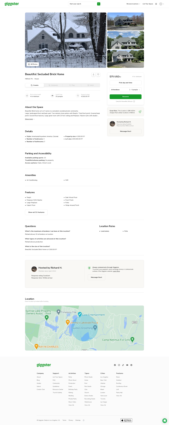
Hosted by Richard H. (124, 122)
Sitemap (77, 420)
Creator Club (41, 389)
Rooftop (118, 383)
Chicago (102, 386)
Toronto (102, 399)
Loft (117, 389)
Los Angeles (104, 377)
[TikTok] (123, 365)
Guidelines (56, 386)
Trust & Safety (57, 393)
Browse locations (132, 4)
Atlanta (102, 383)
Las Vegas (103, 402)
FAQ (54, 380)
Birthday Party (73, 389)
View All (71, 405)
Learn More (116, 271)
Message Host (125, 131)
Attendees (115, 90)
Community (56, 383)
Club (85, 389)
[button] (164, 420)
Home (86, 380)
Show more (29, 119)
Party (70, 377)
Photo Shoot (72, 380)
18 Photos (34, 64)
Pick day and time (125, 83)
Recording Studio (89, 399)
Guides (39, 383)
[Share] (93, 74)
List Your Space (148, 4)
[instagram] (119, 365)
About (39, 377)
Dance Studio (88, 396)
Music (118, 377)
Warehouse (88, 402)
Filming (71, 393)
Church (86, 393)
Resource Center (58, 389)
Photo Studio (88, 377)
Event (70, 386)
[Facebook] (115, 365)
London (102, 393)
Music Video (72, 402)
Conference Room (121, 386)
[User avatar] (160, 3)
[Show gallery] (65, 40)
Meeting (71, 396)
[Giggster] (12, 4)
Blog (38, 380)
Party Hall (119, 393)
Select (39, 386)
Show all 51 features (36, 212)
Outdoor (118, 380)
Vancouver (103, 396)
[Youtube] (127, 365)
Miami (102, 389)
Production (72, 383)
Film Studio (87, 386)
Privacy (71, 420)
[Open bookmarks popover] (98, 74)
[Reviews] (131, 365)
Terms (64, 420)
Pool (85, 383)
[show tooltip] (134, 101)
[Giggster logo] (44, 365)
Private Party (72, 399)
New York (103, 380)
